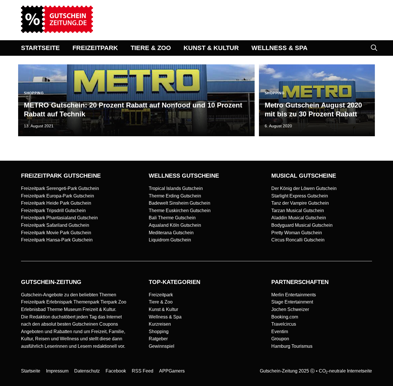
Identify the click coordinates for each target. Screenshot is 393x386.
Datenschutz (87, 370)
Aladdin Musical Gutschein (298, 217)
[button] (374, 48)
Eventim (279, 331)
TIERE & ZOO (151, 47)
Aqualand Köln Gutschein (175, 225)
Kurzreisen (160, 324)
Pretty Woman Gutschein (296, 232)
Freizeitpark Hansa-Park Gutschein (57, 239)
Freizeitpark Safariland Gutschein (55, 225)
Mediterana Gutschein (171, 232)
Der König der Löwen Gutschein (304, 188)
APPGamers (172, 370)
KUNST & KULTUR (211, 47)
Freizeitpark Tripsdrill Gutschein (53, 210)
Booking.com (284, 316)
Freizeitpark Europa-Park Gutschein (57, 195)
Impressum (57, 370)
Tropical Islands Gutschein (176, 188)
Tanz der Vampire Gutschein (300, 203)
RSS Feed (142, 370)
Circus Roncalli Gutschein (298, 239)
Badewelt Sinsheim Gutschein (179, 203)
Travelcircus (283, 324)
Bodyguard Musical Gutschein (302, 225)
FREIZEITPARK (95, 47)
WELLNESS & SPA (279, 47)
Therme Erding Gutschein (175, 195)
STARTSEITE (40, 47)
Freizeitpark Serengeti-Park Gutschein (60, 188)
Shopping (159, 331)
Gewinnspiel (161, 346)
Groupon (280, 338)
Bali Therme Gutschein (172, 217)
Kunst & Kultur (163, 309)
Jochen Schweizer (290, 309)
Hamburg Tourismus (291, 346)
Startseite (30, 370)
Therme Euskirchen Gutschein (180, 210)
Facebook (116, 370)
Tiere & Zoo (161, 301)
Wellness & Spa (165, 316)
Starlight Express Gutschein (299, 195)
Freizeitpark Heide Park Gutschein (56, 203)
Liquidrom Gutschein (170, 239)
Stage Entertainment (292, 301)
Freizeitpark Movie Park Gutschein (56, 232)
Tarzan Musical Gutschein (297, 210)
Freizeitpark (161, 294)
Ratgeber (158, 338)
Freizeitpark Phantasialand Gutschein (59, 217)
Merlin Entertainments (293, 294)
